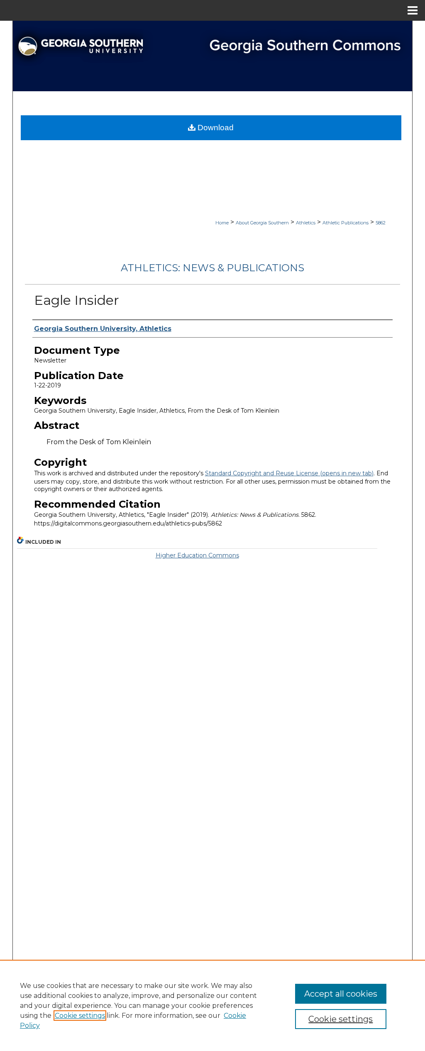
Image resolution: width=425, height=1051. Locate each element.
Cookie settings (80, 1015)
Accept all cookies (340, 994)
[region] (212, 1005)
